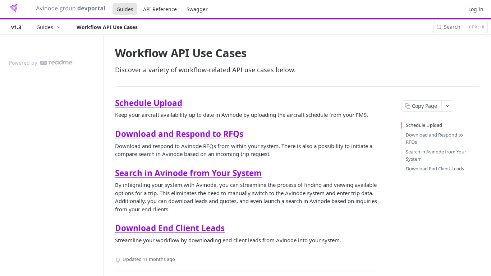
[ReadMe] (56, 62)
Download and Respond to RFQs (179, 133)
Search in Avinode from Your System (188, 173)
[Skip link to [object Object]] (110, 103)
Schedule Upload (148, 103)
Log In (475, 9)
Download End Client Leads (170, 228)
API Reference (160, 9)
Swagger (197, 9)
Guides (124, 9)
